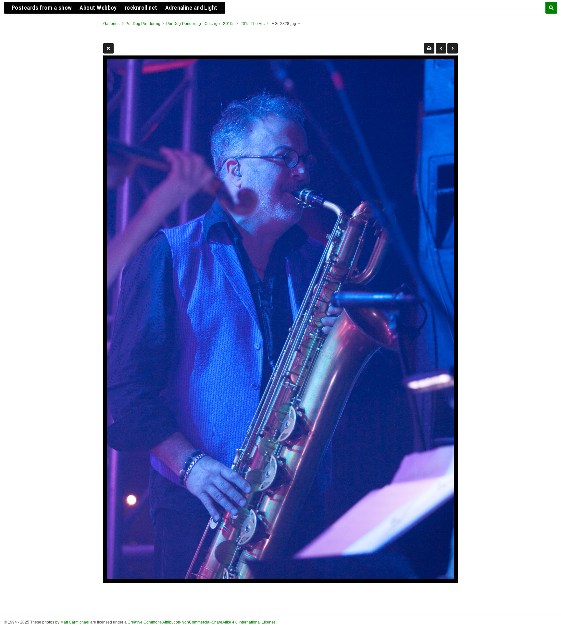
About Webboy (98, 7)
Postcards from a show (42, 7)
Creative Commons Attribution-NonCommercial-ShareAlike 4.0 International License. (202, 622)
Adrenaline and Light (191, 7)
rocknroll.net (141, 7)
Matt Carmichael (74, 622)
